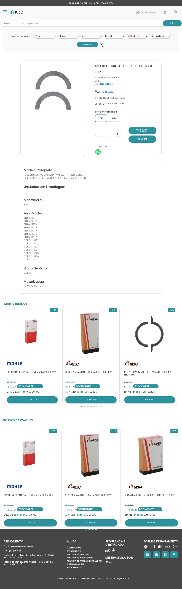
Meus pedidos (74, 567)
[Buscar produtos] (172, 23)
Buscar (87, 44)
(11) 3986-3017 (16, 550)
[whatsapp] (98, 152)
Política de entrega (78, 554)
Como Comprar (76, 564)
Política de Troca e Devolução (84, 560)
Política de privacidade (80, 557)
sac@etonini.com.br (22, 546)
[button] (101, 118)
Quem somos (74, 547)
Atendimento (74, 551)
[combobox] (91, 23)
